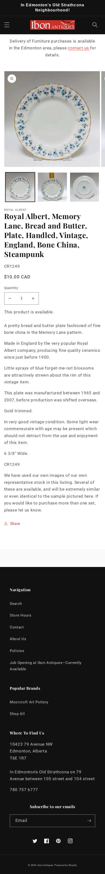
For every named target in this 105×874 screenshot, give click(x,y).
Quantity (11, 288)
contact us (79, 48)
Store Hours (20, 615)
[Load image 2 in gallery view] (52, 187)
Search (16, 603)
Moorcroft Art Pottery (29, 702)
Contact (17, 627)
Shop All (17, 714)
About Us (18, 639)
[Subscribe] (89, 820)
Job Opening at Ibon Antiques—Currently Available (46, 666)
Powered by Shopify (65, 865)
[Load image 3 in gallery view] (84, 187)
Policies (17, 651)
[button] (6, 25)
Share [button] (15, 523)
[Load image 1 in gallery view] (20, 187)
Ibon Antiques (45, 865)
